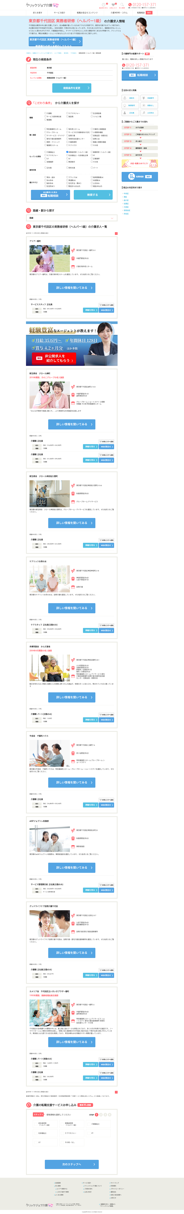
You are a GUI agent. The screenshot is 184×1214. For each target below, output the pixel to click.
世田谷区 (127, 210)
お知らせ (113, 1198)
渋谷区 (126, 214)
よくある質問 (59, 1195)
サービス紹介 (59, 13)
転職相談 (144, 13)
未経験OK (96, 180)
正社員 (49, 168)
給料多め (49, 183)
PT (94, 155)
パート (95, 168)
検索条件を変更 (71, 88)
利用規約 (113, 1186)
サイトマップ (115, 1183)
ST (69, 159)
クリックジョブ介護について (93, 1186)
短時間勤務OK (98, 177)
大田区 (126, 207)
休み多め (49, 180)
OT (47, 159)
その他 (95, 145)
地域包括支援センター (76, 139)
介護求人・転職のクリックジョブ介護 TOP (39, 53)
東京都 (66, 53)
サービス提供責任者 (53, 117)
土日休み (96, 183)
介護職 (49, 113)
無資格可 (71, 162)
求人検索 (58, 1186)
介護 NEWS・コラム (119, 13)
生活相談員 (97, 113)
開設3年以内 (97, 186)
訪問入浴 (96, 139)
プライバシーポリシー (117, 1189)
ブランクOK (72, 177)
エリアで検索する (62, 1189)
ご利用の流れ (88, 1189)
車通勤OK (72, 180)
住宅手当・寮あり (74, 183)
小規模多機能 (98, 132)
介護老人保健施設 (99, 129)
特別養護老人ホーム (53, 129)
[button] (51, 1170)
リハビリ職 (97, 117)
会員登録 (58, 1183)
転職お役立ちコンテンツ (87, 13)
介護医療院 (72, 142)
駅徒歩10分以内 (74, 186)
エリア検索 (57, 53)
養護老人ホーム (52, 145)
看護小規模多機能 (99, 142)
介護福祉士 (50, 152)
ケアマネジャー (74, 113)
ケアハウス (72, 145)
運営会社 (113, 1192)
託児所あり (50, 186)
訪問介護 (71, 136)
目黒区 (126, 204)
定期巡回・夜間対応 (100, 136)
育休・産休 (50, 177)
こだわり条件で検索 (63, 1192)
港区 (125, 197)
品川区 (126, 200)
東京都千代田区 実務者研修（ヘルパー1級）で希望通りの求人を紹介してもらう (54, 42)
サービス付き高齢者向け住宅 (79, 132)
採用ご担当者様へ (116, 1195)
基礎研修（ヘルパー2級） (102, 152)
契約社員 (71, 168)
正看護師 (96, 159)
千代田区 (73, 53)
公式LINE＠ (87, 1192)
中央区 (126, 194)
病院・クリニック (53, 142)
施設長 (70, 117)
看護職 (49, 120)
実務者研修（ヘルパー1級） (78, 152)
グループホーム (52, 132)
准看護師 (49, 162)
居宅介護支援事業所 (53, 139)
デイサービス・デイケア (55, 136)
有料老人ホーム (74, 129)
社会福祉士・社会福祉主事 (78, 155)
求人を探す (37, 13)
